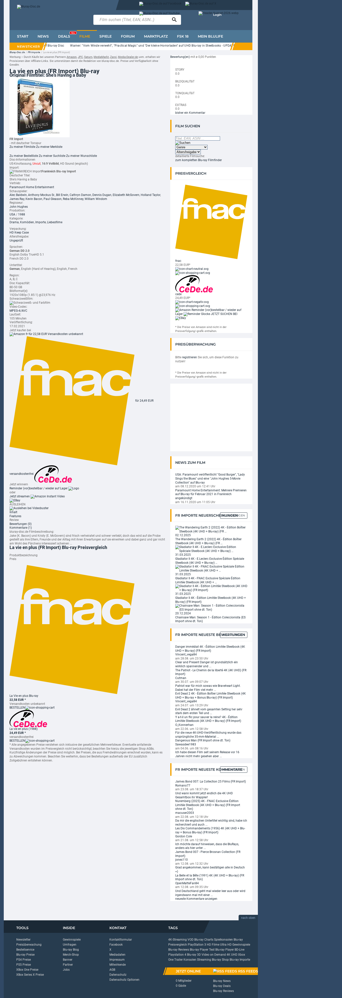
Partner (68, 964)
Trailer (178, 959)
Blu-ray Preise (25, 954)
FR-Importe (34, 52)
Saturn (88, 57)
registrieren (189, 357)
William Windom (96, 199)
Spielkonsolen (223, 939)
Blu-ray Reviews (178, 949)
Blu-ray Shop (220, 959)
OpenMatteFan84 (187, 883)
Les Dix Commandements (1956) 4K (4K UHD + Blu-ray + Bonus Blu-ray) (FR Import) (210, 830)
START (22, 36)
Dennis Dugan (101, 195)
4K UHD (232, 954)
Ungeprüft (16, 240)
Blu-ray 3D (194, 954)
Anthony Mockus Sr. (41, 195)
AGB (112, 969)
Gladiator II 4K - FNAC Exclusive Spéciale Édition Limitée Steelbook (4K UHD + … (207, 580)
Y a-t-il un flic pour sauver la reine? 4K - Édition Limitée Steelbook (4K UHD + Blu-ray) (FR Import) (208, 719)
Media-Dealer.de (128, 57)
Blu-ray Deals (222, 986)
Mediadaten (117, 954)
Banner (67, 959)
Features (15, 516)
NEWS (43, 36)
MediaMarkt (101, 57)
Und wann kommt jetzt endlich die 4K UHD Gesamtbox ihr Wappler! (204, 795)
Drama (14, 222)
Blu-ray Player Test (202, 949)
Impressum (117, 959)
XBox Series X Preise (30, 974)
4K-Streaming (177, 939)
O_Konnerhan (184, 725)
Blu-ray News (222, 981)
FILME (84, 36)
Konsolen (190, 959)
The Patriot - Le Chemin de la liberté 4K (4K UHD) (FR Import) (210, 672)
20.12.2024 (183, 613)
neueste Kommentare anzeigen (196, 899)
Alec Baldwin (18, 195)
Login (217, 15)
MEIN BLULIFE (210, 36)
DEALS (66, 35)
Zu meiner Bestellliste (24, 156)
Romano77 (182, 785)
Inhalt (13, 512)
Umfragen (69, 944)
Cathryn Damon (80, 195)
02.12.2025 (183, 535)
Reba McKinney (73, 199)
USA (12, 214)
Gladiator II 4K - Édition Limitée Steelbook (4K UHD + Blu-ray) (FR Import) (210, 600)
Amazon (72, 57)
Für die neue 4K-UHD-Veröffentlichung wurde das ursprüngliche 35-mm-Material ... (208, 734)
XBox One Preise (27, 969)
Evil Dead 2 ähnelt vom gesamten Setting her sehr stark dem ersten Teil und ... (208, 711)
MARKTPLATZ (156, 36)
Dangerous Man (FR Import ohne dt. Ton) (202, 740)
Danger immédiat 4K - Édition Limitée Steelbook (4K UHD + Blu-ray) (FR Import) (210, 648)
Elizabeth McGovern (126, 195)
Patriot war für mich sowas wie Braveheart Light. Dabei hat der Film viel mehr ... (208, 688)
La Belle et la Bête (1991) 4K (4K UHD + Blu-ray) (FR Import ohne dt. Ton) (209, 877)
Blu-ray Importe (240, 959)
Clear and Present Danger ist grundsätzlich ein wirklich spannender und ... (206, 664)
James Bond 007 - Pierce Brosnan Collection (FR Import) (207, 854)
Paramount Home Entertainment (32, 187)
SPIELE (105, 36)
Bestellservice (25, 949)
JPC (80, 57)
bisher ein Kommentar (190, 113)
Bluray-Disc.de (17, 52)
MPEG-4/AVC (18, 310)
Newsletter (23, 939)
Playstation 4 (177, 954)
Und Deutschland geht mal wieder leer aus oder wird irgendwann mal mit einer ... (210, 893)
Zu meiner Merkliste (49, 147)
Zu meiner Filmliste (22, 147)
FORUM (128, 36)
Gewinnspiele (72, 939)
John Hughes (19, 206)
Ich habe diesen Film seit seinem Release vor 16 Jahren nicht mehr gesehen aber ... (207, 754)
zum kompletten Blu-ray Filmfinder (198, 160)
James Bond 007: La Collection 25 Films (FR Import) (210, 781)
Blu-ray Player (224, 949)
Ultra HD (226, 944)
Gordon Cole (183, 836)
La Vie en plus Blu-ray (24, 696)
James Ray (17, 199)
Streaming (204, 959)
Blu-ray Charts (203, 939)
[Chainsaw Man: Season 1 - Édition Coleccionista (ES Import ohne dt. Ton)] (211, 607)
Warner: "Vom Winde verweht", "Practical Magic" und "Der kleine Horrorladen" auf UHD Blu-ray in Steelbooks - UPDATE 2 (144, 45)
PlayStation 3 (197, 944)
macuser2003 (184, 813)
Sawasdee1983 (185, 744)
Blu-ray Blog (71, 949)
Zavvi (113, 57)
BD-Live (239, 949)
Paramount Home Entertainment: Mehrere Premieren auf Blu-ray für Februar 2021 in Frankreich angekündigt (211, 494)
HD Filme (213, 944)
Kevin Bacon (34, 199)
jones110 (181, 859)
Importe (40, 222)
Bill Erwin (62, 195)
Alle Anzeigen (234, 515)
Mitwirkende (117, 964)
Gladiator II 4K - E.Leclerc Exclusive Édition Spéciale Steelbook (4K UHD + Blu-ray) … (209, 561)
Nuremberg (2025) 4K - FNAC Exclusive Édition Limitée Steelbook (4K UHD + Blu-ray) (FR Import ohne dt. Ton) (207, 805)
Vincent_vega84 (186, 654)
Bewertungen (21, 524)
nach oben (248, 918)
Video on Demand (214, 954)
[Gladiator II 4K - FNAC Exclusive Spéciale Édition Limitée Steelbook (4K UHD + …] (211, 568)
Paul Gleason (53, 199)
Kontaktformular (120, 939)
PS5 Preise (23, 964)
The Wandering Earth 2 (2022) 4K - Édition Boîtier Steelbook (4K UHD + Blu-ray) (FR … (208, 541)
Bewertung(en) (180, 57)
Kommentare (21, 527)
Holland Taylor (150, 195)
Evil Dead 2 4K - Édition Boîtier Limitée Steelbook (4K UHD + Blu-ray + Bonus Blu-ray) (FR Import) (210, 695)
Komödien (27, 222)
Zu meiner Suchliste (52, 156)
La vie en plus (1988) (24, 729)
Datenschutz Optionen (124, 979)
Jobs (66, 969)
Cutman (180, 678)
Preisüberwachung (29, 944)
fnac (178, 261)
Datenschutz (117, 974)
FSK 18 (183, 36)
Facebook (116, 944)
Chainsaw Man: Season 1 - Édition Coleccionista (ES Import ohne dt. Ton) (210, 619)
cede (178, 294)
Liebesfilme (54, 222)
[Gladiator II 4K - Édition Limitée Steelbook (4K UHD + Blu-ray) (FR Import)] (211, 588)
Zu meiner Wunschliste (81, 156)
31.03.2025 (183, 555)
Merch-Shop (71, 954)
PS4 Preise (23, 959)
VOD (191, 939)
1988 (21, 214)
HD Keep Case (19, 232)
